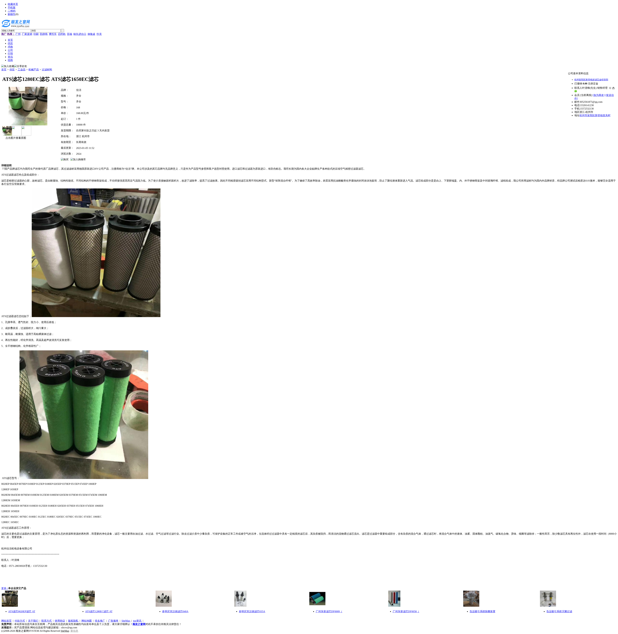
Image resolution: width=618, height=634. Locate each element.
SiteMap (126, 620)
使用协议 (60, 620)
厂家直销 (27, 34)
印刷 (36, 34)
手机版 (11, 7)
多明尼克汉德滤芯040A (175, 611)
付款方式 (20, 620)
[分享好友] (20, 66)
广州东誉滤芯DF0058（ (406, 611)
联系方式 (46, 620)
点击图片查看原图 (15, 138)
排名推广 (100, 620)
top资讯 (137, 620)
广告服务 (113, 620)
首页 (3, 69)
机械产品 (33, 69)
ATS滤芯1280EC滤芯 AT (98, 611)
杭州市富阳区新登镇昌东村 (595, 115)
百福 (69, 34)
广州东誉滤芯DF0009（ (329, 611)
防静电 (44, 34)
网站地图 (86, 620)
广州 (18, 34)
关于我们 (33, 620)
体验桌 (91, 34)
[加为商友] (599, 95)
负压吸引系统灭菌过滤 (559, 611)
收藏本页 (13, 4)
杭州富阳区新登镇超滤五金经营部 (591, 79)
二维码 (11, 10)
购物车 (11, 14)
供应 (12, 69)
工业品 (21, 69)
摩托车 (53, 34)
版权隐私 (73, 620)
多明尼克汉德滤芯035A (252, 611)
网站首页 (6, 620)
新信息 (74, 630)
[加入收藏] (7, 66)
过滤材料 (47, 69)
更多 (4, 588)
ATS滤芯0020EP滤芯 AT (21, 611)
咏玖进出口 (79, 34)
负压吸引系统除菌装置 (482, 611)
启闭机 (62, 34)
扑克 (99, 34)
